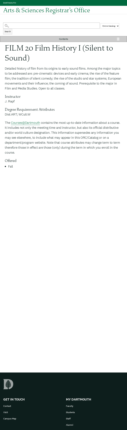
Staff (68, 418)
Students (70, 412)
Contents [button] (63, 38)
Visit (5, 412)
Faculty (69, 405)
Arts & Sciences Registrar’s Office (46, 10)
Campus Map (9, 418)
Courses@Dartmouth (25, 122)
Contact (7, 405)
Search (8, 31)
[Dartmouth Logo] (9, 3)
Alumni (69, 424)
